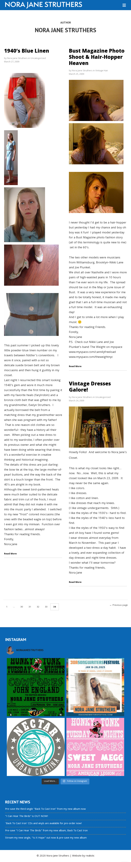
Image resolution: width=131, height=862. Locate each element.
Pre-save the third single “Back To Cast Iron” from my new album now (45, 809)
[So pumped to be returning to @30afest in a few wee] (95, 687)
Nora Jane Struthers (17, 58)
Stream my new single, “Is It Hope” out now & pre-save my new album (46, 838)
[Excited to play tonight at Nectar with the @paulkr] (36, 747)
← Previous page (119, 605)
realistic (90, 856)
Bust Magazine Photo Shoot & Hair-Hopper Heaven (97, 56)
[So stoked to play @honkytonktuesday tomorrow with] (36, 687)
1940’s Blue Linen (26, 50)
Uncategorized (38, 58)
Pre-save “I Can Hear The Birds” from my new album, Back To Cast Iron (46, 831)
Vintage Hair (101, 70)
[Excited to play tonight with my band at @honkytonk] (95, 747)
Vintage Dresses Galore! (90, 386)
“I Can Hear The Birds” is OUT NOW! (26, 816)
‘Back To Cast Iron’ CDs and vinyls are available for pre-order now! (43, 823)
